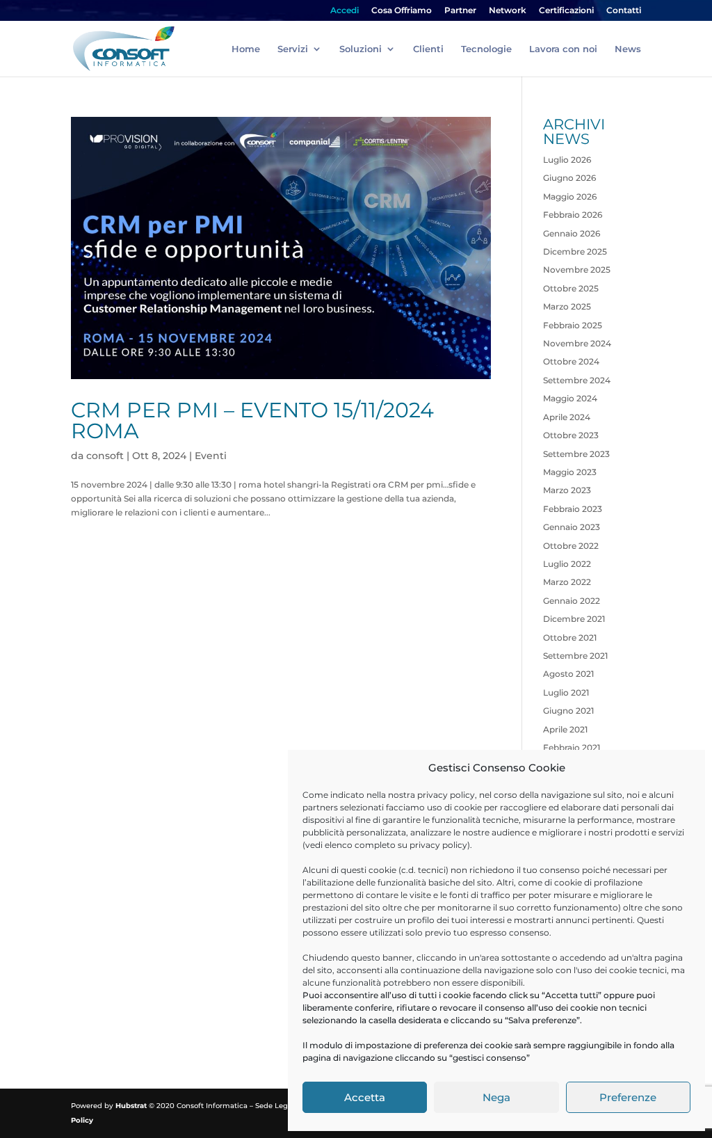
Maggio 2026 (570, 196)
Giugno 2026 (569, 178)
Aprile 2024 (566, 417)
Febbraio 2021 (571, 747)
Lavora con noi (563, 49)
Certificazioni (566, 10)
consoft (105, 455)
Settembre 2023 (576, 454)
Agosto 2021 (568, 673)
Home (246, 49)
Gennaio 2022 (571, 600)
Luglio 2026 (567, 159)
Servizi (292, 49)
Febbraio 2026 (572, 214)
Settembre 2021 (575, 655)
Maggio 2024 (570, 398)
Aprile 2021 (565, 729)
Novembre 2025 (576, 269)
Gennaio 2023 (571, 527)
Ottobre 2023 (571, 435)
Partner (460, 10)
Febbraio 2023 (572, 509)
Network (507, 10)
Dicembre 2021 (574, 619)
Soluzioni (360, 49)
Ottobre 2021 (570, 637)
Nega (496, 1097)
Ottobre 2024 (571, 361)
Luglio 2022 (567, 564)
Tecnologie (486, 49)
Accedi (344, 10)
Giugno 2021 (568, 710)
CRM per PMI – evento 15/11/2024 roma (252, 420)
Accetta (364, 1097)
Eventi (211, 455)
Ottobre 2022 (571, 545)
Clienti (428, 49)
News (628, 49)
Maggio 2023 (570, 472)
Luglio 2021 (566, 692)
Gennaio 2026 (571, 233)
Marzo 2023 (567, 490)
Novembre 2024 (577, 343)
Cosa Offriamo (401, 10)
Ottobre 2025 (571, 288)
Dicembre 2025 (575, 251)
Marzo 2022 (567, 582)
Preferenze (627, 1097)
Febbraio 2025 (572, 325)
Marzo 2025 (567, 306)
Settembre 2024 (576, 380)
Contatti (623, 10)
